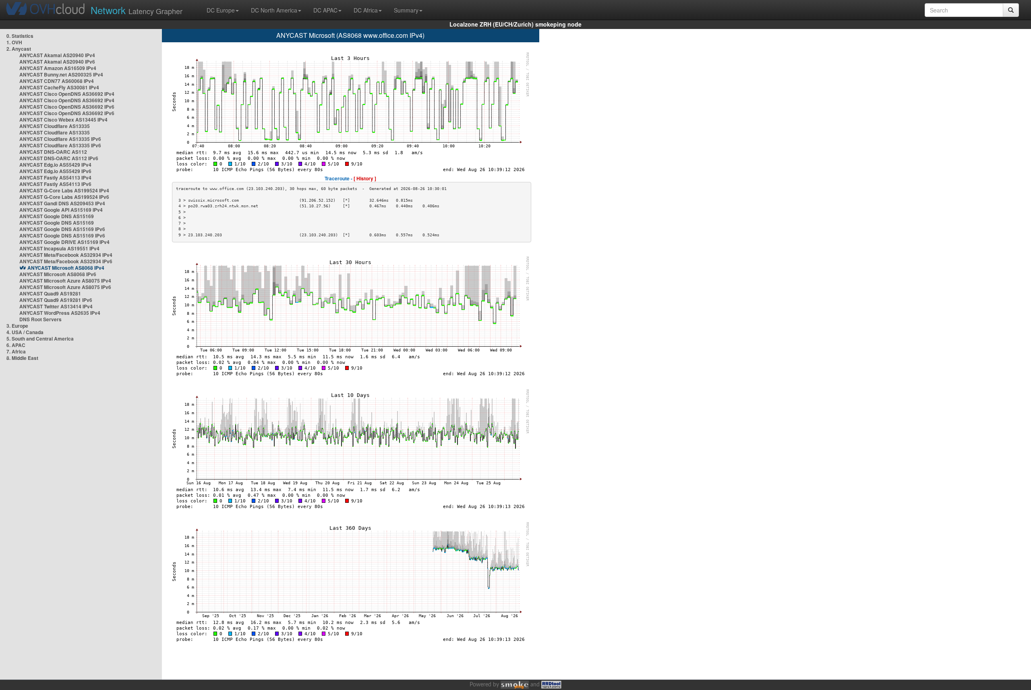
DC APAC (325, 10)
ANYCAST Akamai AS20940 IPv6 (57, 61)
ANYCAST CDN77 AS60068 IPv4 (56, 81)
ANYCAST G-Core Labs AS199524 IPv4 (64, 190)
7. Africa (16, 351)
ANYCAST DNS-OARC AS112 (53, 151)
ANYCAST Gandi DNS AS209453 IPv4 (62, 203)
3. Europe (17, 325)
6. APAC (15, 345)
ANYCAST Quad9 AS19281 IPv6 (55, 300)
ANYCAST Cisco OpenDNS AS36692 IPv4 (66, 93)
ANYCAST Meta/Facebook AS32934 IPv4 (65, 254)
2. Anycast (18, 48)
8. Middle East (22, 358)
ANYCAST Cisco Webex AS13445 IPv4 (63, 119)
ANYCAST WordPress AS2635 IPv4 (59, 312)
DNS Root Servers (40, 319)
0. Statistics (19, 35)
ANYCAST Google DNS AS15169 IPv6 (62, 229)
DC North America (274, 10)
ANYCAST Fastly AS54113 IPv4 (55, 177)
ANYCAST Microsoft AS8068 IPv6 (57, 274)
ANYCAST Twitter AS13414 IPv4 (56, 306)
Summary (406, 10)
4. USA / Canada (24, 332)
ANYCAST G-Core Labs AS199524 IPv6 (64, 196)
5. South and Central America (40, 338)
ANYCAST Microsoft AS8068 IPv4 (65, 267)
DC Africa (366, 10)
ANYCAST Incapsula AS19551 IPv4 (59, 248)
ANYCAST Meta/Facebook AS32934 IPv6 (65, 261)
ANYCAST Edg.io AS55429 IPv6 (55, 171)
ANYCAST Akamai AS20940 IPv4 (57, 55)
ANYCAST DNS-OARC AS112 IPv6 (58, 158)
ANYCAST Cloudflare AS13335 (54, 126)
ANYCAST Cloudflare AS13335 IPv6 (60, 139)
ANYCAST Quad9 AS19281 (50, 293)
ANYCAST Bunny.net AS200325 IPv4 (61, 74)
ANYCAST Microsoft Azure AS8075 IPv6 (65, 287)
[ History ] (365, 178)
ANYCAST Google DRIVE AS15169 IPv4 (64, 242)
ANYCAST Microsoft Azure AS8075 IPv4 (65, 280)
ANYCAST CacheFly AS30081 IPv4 (59, 87)
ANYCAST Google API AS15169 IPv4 (61, 209)
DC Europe (221, 10)
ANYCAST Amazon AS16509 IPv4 (57, 68)
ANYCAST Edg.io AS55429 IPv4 (55, 164)
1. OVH (14, 42)
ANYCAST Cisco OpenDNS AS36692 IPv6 (66, 106)
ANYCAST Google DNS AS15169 (56, 216)
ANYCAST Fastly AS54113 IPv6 (55, 184)
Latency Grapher (136, 10)
